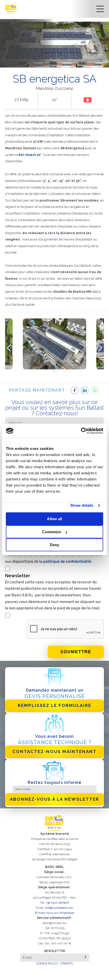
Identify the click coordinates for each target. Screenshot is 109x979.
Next (100, 347)
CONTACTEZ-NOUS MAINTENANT (54, 751)
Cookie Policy (47, 963)
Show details (81, 505)
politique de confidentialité (67, 561)
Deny (54, 545)
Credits (67, 963)
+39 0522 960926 (57, 902)
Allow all (54, 519)
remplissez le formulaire (54, 705)
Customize (51, 532)
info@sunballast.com (59, 907)
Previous (9, 347)
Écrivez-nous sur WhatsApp (54, 913)
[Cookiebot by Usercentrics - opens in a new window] (81, 430)
